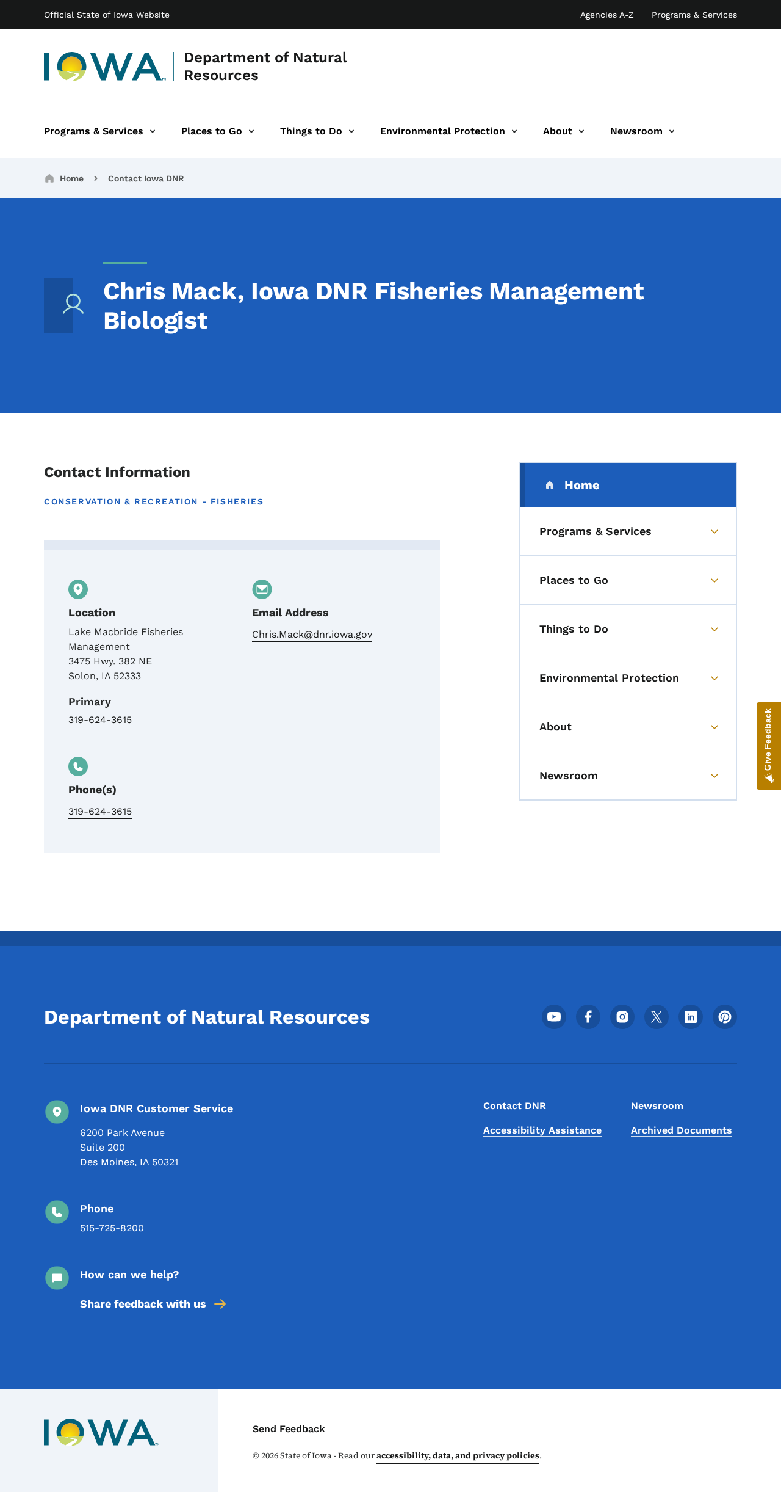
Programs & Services (694, 15)
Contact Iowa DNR (146, 178)
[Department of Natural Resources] (105, 66)
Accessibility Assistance (542, 1130)
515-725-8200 (112, 1228)
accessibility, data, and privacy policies (457, 1455)
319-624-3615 (100, 720)
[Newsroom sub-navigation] (672, 131)
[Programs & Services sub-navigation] (152, 131)
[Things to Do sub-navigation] (351, 131)
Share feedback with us (143, 1303)
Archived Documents (681, 1130)
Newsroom (657, 1106)
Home (72, 178)
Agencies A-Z (607, 15)
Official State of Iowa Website (107, 15)
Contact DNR (514, 1106)
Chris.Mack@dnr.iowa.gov (312, 634)
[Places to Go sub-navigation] (251, 131)
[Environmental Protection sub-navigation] (514, 131)
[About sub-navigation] (581, 131)
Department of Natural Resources (265, 66)
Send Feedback (289, 1429)
